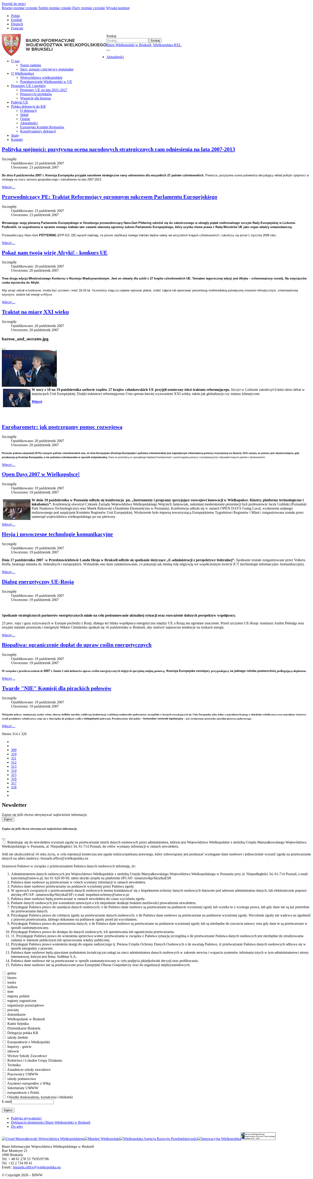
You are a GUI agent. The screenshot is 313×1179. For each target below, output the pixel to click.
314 (13, 771)
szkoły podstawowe (21, 1079)
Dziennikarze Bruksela (23, 1028)
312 (13, 762)
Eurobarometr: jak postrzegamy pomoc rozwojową (62, 427)
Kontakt (17, 139)
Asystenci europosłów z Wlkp (29, 1083)
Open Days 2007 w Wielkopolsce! (41, 474)
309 (13, 750)
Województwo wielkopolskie (41, 77)
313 (13, 766)
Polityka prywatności (26, 1118)
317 (13, 783)
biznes (11, 978)
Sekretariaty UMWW (22, 1088)
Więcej (37, 401)
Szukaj (111, 36)
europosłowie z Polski (23, 1092)
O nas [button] (15, 61)
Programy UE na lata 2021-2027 (43, 90)
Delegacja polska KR (22, 1033)
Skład (24, 115)
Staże (15, 135)
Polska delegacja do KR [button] (28, 106)
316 (13, 779)
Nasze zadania (30, 65)
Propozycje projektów (36, 94)
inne (10, 991)
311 (13, 758)
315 (13, 775)
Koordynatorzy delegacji (38, 131)
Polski (15, 16)
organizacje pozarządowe (25, 1005)
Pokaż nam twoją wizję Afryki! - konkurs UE (54, 253)
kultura (12, 987)
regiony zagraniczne (21, 1001)
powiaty (13, 1010)
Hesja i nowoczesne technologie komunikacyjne (57, 534)
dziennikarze (16, 1014)
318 (13, 787)
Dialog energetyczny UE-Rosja (38, 582)
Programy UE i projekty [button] (28, 86)
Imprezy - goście (19, 1047)
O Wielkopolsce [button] (22, 73)
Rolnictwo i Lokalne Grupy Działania (34, 1060)
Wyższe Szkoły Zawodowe (27, 1056)
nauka (11, 982)
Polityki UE (19, 102)
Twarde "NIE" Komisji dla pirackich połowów (56, 688)
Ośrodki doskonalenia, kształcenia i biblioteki (40, 1097)
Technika (14, 1065)
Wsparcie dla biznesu (35, 98)
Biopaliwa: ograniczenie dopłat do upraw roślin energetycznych (76, 645)
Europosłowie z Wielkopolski (28, 1042)
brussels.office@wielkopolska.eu (37, 1167)
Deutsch (17, 24)
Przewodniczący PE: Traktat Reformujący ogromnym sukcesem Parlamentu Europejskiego (109, 197)
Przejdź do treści (14, 4)
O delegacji (28, 111)
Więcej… (8, 187)
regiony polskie (18, 996)
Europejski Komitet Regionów (42, 127)
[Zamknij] (3, 349)
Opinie (25, 119)
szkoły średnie (17, 1037)
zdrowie (13, 1051)
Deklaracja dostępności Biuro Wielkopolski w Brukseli (50, 1122)
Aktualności (115, 57)
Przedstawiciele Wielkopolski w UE (46, 82)
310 (13, 754)
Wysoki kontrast (117, 8)
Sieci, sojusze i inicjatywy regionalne (47, 69)
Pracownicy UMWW (22, 1074)
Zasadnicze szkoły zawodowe (29, 1070)
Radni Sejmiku (18, 1024)
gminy (11, 973)
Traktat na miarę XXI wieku (35, 312)
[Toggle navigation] (108, 50)
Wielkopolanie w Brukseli (26, 1019)
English (16, 20)
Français (17, 28)
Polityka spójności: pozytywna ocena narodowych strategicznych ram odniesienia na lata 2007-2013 (118, 149)
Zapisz (8, 819)
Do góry (17, 1126)
